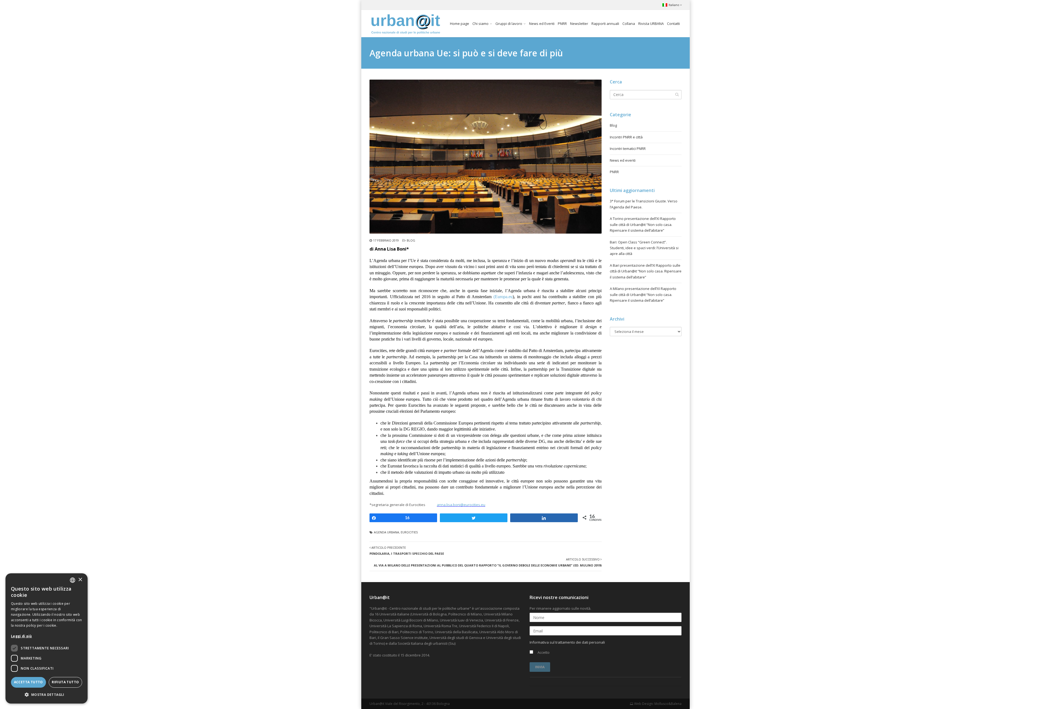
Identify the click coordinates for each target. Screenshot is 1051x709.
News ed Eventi (542, 23)
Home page (459, 23)
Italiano (674, 5)
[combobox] (72, 580)
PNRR (562, 23)
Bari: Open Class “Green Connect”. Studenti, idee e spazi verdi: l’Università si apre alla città (644, 248)
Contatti (673, 23)
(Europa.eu (503, 296)
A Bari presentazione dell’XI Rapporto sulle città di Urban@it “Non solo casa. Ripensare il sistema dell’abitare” (646, 271)
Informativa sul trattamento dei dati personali (567, 642)
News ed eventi (623, 160)
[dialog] (46, 638)
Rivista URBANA (651, 23)
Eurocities (409, 532)
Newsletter (579, 23)
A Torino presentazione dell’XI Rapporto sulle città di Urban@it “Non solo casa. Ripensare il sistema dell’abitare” (643, 224)
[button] (46, 694)
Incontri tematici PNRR (628, 148)
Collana (628, 23)
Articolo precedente (406, 550)
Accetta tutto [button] (28, 682)
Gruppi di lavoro (508, 23)
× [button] (80, 580)
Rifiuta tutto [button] (65, 682)
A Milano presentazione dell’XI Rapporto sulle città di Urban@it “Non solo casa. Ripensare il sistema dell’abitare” (643, 294)
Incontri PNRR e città (626, 137)
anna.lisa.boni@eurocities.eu (461, 504)
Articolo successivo (488, 562)
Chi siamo (480, 23)
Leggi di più (21, 636)
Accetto (543, 652)
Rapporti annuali (605, 23)
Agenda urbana (386, 532)
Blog (411, 240)
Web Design (643, 703)
